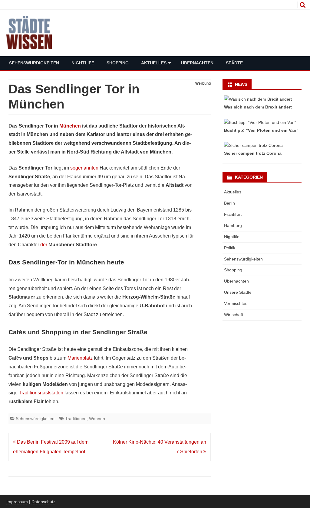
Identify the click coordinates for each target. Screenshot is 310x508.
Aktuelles (154, 62)
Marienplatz (80, 358)
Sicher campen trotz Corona (253, 153)
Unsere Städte (238, 292)
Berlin (229, 203)
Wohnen (97, 418)
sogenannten (84, 167)
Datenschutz (43, 501)
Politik (229, 247)
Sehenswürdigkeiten (34, 62)
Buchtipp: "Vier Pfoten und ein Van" (261, 130)
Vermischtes (235, 303)
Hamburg (233, 225)
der (43, 244)
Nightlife (82, 62)
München (70, 125)
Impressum (17, 501)
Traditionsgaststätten (41, 392)
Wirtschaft (233, 314)
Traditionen (76, 418)
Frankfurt (233, 214)
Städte (234, 62)
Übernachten (197, 62)
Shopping (118, 62)
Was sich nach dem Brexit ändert (258, 107)
